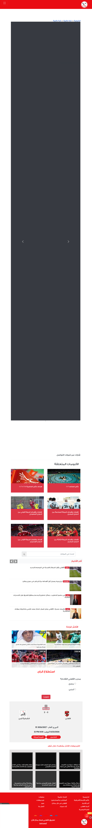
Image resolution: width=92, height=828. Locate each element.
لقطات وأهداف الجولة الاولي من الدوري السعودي (30, 513)
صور (42, 803)
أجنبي (71, 689)
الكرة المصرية (84, 809)
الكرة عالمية (62, 797)
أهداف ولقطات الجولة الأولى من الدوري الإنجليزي (30, 540)
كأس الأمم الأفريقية (81, 800)
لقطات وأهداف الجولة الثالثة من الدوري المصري (66, 540)
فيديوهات (40, 800)
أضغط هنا (43, 823)
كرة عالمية (67, 21)
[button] (11, 561)
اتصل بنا (41, 806)
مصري (71, 684)
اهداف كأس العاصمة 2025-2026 (30, 486)
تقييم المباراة (39, 737)
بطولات (41, 797)
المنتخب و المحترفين (59, 800)
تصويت (46, 697)
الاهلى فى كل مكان (59, 803)
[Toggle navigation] (4, 3)
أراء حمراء (63, 806)
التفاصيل (53, 737)
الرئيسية (77, 21)
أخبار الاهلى (84, 806)
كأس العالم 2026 (72, 486)
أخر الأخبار (85, 803)
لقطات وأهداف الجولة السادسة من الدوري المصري (65, 513)
